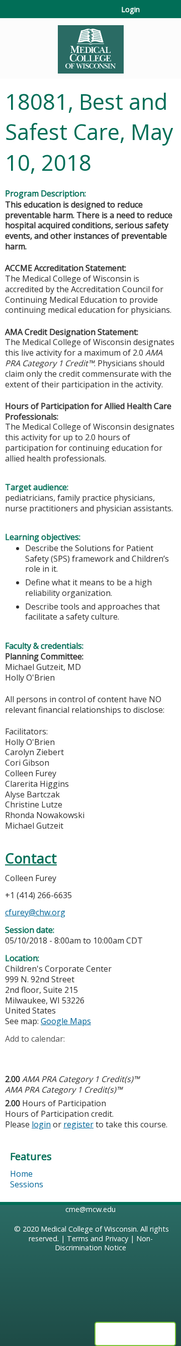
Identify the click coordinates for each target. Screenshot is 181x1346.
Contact (31, 858)
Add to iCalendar (60, 1054)
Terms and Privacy (97, 1238)
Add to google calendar (15, 1054)
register (78, 1124)
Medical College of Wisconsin (89, 1229)
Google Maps (66, 1021)
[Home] (90, 46)
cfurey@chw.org (35, 912)
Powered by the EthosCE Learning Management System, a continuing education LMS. (135, 1334)
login (41, 1124)
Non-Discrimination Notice (104, 1243)
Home (21, 1173)
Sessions (26, 1184)
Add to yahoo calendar (38, 1054)
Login (130, 9)
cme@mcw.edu (90, 1209)
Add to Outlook (84, 1054)
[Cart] (151, 14)
